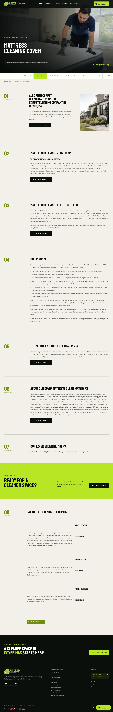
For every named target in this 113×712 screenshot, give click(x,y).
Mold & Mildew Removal (55, 75)
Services (48, 3)
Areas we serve (7, 81)
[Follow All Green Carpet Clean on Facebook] (6, 684)
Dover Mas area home (96, 682)
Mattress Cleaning (40, 75)
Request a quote (95, 687)
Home (41, 3)
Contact (77, 3)
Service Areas (67, 3)
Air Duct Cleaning (27, 75)
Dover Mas (16, 81)
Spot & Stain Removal (56, 687)
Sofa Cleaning (97, 75)
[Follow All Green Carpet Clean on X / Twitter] (11, 684)
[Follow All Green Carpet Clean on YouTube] (16, 684)
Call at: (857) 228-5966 (38, 125)
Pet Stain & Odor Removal (71, 75)
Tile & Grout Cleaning (56, 690)
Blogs (58, 3)
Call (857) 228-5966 (100, 65)
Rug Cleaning (85, 75)
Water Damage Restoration (57, 695)
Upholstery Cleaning (56, 692)
